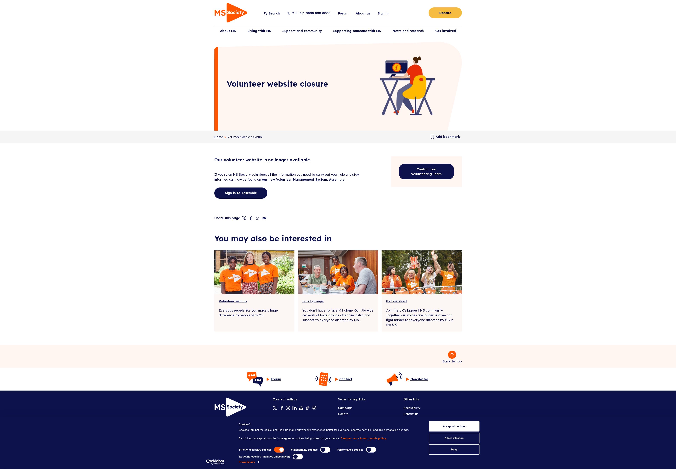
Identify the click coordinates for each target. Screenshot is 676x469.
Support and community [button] (302, 31)
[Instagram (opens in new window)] (288, 408)
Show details (247, 462)
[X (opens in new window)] (275, 408)
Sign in (383, 13)
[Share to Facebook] (250, 218)
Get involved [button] (445, 31)
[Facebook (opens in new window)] (281, 408)
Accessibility (411, 408)
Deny (454, 449)
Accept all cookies (454, 426)
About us (363, 13)
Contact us (410, 414)
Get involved (396, 301)
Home (218, 137)
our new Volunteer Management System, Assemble (303, 179)
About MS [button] (228, 31)
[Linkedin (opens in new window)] (294, 408)
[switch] (325, 450)
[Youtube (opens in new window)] (301, 408)
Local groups (313, 301)
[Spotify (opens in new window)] (314, 408)
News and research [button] (408, 31)
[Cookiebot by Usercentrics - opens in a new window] (215, 462)
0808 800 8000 (318, 13)
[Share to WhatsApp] (257, 218)
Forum (343, 13)
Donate (445, 13)
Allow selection (454, 437)
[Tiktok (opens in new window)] (307, 408)
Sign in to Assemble (241, 193)
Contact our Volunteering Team (426, 171)
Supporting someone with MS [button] (357, 31)
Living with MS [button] (259, 31)
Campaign (345, 408)
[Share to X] (244, 218)
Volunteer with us (233, 301)
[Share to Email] (264, 218)
